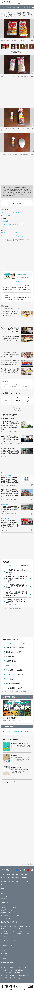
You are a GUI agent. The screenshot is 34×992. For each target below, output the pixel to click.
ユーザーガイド (5, 956)
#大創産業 (14, 232)
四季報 (17, 878)
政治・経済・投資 (13, 881)
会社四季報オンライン (7, 910)
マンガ (3, 878)
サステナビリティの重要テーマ (15, 674)
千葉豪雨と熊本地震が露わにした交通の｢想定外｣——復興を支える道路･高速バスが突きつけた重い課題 (10, 508)
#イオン (18, 236)
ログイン (25, 2)
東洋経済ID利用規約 (23, 975)
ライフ (8, 864)
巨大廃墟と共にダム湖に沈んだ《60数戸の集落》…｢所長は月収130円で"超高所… (16, 578)
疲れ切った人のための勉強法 (19, 743)
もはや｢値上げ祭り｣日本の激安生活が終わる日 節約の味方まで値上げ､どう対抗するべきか (10, 338)
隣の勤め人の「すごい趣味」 (14, 652)
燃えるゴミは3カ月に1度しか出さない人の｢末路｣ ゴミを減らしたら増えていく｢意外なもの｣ (10, 329)
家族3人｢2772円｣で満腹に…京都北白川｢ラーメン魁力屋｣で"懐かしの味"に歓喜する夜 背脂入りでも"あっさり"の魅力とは (10, 524)
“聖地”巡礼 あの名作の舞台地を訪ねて (17, 647)
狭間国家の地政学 (16, 768)
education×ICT (5, 893)
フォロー (17, 281)
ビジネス (3, 881)
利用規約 (3, 958)
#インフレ (4, 212)
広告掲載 (3, 970)
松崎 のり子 (7, 382)
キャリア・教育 (23, 881)
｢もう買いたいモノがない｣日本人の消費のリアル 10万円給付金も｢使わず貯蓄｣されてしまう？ (10, 371)
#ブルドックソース (6, 236)
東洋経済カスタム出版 (23, 934)
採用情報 (10, 967)
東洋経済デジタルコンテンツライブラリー (12, 915)
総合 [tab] (10, 565)
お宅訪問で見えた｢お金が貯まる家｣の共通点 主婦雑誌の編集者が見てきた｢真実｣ (10, 354)
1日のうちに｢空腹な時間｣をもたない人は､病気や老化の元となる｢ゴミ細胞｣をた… (16, 601)
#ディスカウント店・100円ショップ (10, 224)
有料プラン (4, 950)
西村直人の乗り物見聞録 (13, 683)
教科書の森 (4, 936)
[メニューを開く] (32, 3)
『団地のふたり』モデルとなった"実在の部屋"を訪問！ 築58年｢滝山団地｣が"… (16, 570)
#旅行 (28, 731)
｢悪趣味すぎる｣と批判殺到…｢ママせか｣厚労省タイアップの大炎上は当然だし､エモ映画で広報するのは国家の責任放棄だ (10, 480)
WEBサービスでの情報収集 (15, 970)
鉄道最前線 (4, 898)
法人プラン (4, 953)
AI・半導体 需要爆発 (9, 718)
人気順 (23, 7)
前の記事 (7, 295)
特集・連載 (16, 7)
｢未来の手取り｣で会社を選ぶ (14, 670)
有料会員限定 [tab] (24, 565)
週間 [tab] (24, 643)
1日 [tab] (10, 643)
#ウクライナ (4, 215)
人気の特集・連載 (9, 640)
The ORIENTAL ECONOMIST (9, 907)
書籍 (23, 878)
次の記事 (27, 285)
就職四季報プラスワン (12, 661)
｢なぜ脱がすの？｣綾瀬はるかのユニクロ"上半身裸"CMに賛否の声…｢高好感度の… (16, 586)
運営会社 (3, 967)
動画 (28, 7)
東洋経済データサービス (7, 931)
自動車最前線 (10, 656)
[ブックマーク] (15, 409)
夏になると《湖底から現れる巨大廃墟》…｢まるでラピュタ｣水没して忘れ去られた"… (16, 593)
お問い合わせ (16, 978)
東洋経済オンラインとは (7, 945)
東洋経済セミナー (22, 931)
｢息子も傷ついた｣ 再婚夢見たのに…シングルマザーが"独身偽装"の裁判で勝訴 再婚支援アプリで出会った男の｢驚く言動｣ (9, 493)
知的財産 (17, 972)
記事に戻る (3, 15)
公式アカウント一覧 (20, 967)
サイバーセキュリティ (7, 896)
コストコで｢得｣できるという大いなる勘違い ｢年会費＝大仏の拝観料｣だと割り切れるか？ (10, 362)
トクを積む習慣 (21, 274)
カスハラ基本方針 (6, 978)
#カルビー (4, 232)
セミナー (9, 878)
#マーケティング (8, 731)
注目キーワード (8, 726)
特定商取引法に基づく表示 (8, 975)
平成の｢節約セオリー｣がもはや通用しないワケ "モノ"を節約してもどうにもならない (10, 313)
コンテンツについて (6, 948)
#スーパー (4, 227)
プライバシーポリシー (7, 972)
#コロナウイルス (15, 212)
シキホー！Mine (5, 918)
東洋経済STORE (5, 912)
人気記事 (6, 562)
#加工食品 (4, 221)
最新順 (9, 7)
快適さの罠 (14, 755)
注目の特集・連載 (9, 697)
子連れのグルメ (10, 665)
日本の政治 (9, 679)
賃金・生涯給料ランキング (14, 688)
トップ (3, 7)
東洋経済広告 (4, 934)
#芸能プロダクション (20, 731)
